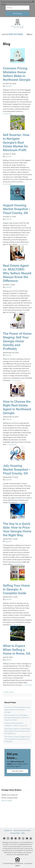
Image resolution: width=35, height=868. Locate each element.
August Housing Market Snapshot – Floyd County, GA (16, 209)
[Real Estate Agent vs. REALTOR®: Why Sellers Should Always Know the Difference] (17, 253)
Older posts (9, 692)
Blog (23, 833)
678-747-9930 (16, 34)
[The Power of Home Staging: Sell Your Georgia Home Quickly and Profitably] (17, 321)
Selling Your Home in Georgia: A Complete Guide (16, 589)
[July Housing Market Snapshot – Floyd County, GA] (17, 453)
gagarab (8, 86)
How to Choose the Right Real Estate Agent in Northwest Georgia (17, 407)
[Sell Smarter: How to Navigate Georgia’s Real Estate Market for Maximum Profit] (17, 122)
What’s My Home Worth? (22, 830)
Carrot (17, 865)
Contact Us (8, 830)
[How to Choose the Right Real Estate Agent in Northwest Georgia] (17, 389)
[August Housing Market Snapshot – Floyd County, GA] (17, 192)
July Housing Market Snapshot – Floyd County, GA (16, 469)
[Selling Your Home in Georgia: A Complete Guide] (17, 573)
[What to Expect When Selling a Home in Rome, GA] (17, 633)
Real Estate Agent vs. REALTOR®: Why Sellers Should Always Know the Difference (17, 273)
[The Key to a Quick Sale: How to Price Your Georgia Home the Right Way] (17, 511)
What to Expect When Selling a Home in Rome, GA (16, 649)
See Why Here (17, 771)
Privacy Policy (15, 833)
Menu (29, 34)
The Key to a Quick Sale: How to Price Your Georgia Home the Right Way (17, 529)
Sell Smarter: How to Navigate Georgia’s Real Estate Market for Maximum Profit (16, 142)
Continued (7, 114)
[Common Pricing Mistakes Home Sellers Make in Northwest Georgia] (17, 55)
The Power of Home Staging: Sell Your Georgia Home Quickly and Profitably (17, 341)
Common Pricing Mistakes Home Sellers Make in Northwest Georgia (16, 74)
